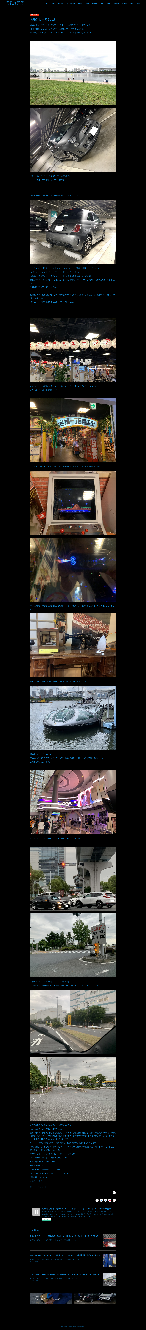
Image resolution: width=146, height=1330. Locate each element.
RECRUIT (109, 3)
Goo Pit (132, 3)
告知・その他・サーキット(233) (38, 1187)
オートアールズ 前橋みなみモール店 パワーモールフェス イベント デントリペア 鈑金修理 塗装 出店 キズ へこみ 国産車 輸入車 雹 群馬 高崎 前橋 (87, 1274)
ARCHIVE (124, 3)
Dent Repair (60, 3)
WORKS (52, 3)
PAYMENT (80, 3)
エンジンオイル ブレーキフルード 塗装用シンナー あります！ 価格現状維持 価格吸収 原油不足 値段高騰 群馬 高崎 (73, 1255)
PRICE (87, 3)
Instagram (116, 3)
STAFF (102, 3)
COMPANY (94, 3)
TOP (46, 3)
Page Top (73, 1318)
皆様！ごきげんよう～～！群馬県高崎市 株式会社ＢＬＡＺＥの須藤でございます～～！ (56, 1240)
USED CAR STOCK (71, 3)
